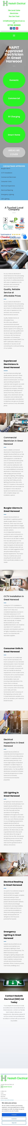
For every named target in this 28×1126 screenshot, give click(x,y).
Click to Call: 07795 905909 (7, 1100)
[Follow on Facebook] (11, 28)
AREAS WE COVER (14, 152)
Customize (14, 1118)
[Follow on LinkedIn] (14, 28)
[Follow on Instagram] (17, 28)
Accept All (14, 1114)
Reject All (14, 1122)
